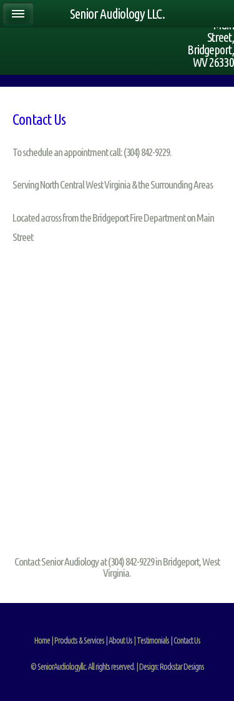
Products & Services (79, 640)
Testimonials (153, 640)
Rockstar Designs (182, 667)
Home (42, 640)
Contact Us (186, 640)
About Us (120, 640)
